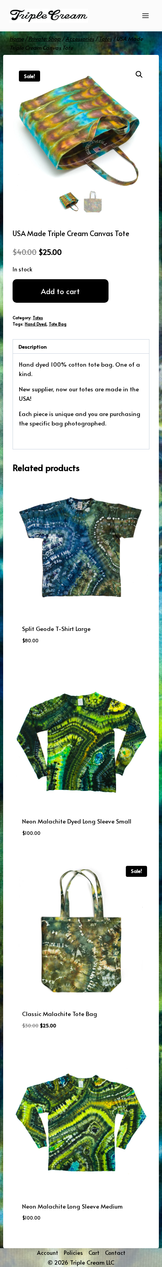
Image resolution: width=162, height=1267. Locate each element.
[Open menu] (145, 15)
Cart (93, 1252)
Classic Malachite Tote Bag (59, 1013)
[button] (139, 74)
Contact (115, 1252)
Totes (38, 317)
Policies (73, 1252)
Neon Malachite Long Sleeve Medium (72, 1206)
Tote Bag (57, 324)
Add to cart (60, 291)
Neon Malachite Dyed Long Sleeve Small (76, 821)
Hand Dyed (35, 324)
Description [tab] (32, 346)
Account (47, 1252)
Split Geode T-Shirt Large (56, 628)
